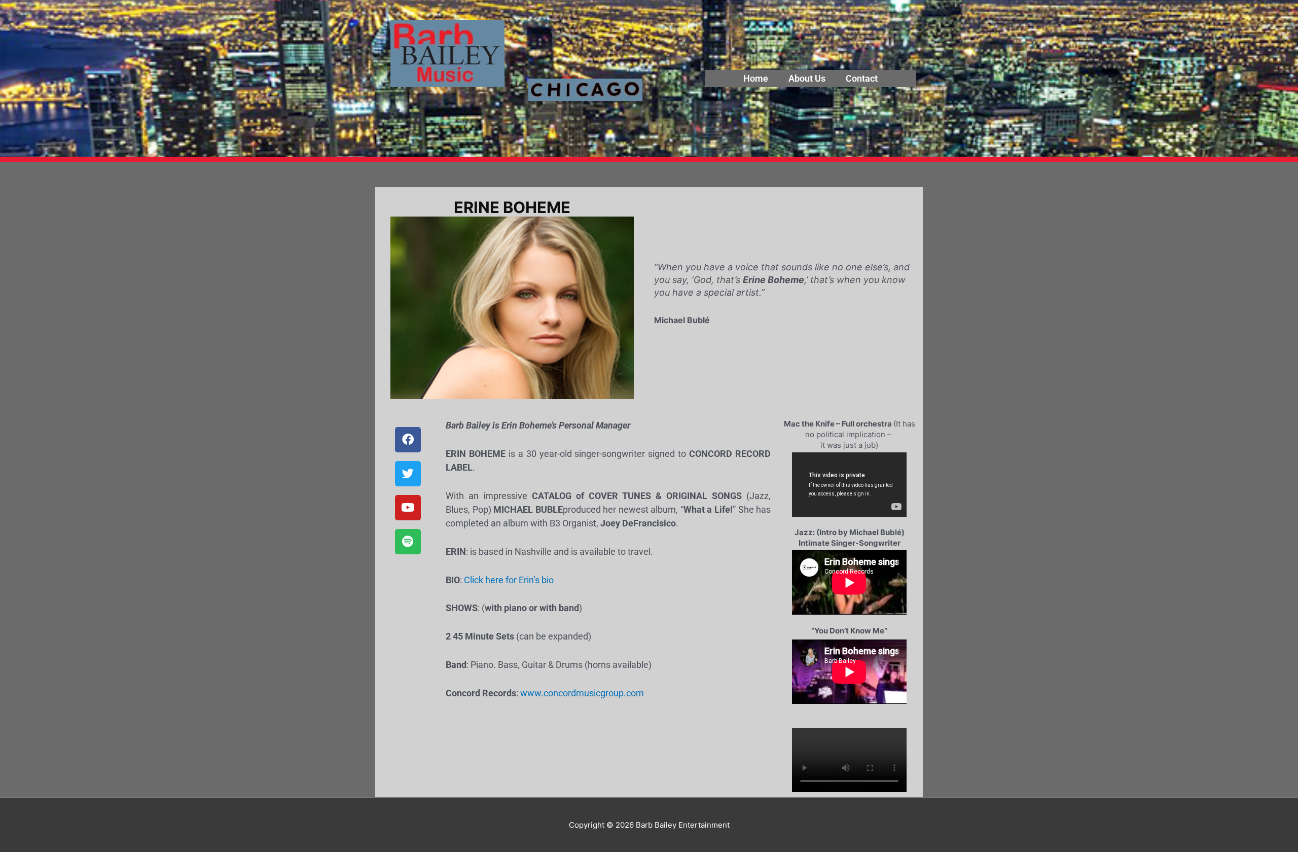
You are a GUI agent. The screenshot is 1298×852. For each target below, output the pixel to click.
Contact (862, 78)
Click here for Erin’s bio (509, 580)
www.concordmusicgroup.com (582, 693)
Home (755, 78)
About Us (806, 78)
